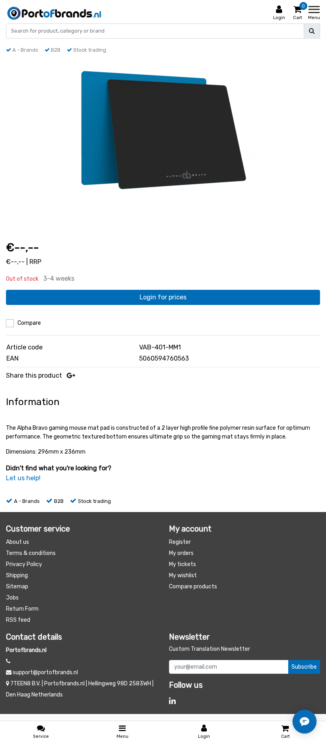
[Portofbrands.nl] (54, 13)
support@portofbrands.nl (45, 672)
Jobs (12, 597)
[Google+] (71, 375)
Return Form (22, 608)
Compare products (193, 586)
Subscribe (304, 666)
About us (17, 542)
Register (180, 542)
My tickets (182, 564)
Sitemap (17, 586)
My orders (181, 553)
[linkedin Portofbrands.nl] (172, 701)
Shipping (17, 575)
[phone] (8, 661)
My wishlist (183, 575)
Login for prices (163, 297)
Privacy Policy (24, 564)
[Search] (312, 31)
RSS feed (18, 620)
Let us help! (23, 478)
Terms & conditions (31, 553)
